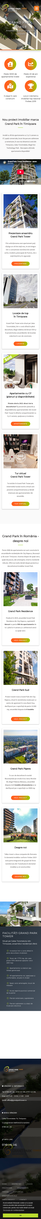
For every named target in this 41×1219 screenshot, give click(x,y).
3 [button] (31, 922)
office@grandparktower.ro (17, 1100)
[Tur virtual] (20, 451)
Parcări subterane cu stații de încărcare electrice (19, 1005)
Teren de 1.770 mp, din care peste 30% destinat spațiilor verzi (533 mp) (19, 961)
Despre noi (20, 847)
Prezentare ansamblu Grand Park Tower (21, 235)
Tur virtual (20, 504)
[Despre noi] (20, 825)
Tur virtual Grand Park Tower (20, 475)
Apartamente (20, 424)
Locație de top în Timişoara (20, 315)
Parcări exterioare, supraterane (22, 998)
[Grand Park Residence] (20, 589)
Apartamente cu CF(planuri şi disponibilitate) (20, 395)
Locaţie (20, 344)
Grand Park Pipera (20, 768)
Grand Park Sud (20, 690)
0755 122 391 (31, 1092)
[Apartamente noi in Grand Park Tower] (20, 371)
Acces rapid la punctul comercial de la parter (20, 992)
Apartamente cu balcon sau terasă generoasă (18, 969)
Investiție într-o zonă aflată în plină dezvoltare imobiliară (19, 952)
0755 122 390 (20, 1092)
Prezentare (20, 264)
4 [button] (36, 922)
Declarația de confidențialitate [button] (13, 1210)
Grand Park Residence (20, 611)
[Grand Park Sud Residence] (20, 668)
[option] (20, 914)
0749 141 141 (10, 1092)
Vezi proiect (20, 640)
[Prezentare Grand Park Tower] (20, 211)
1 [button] (21, 922)
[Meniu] (36, 8)
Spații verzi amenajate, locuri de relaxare (20, 984)
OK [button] (21, 1215)
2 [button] (26, 922)
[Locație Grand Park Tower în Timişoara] (20, 291)
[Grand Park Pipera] (20, 747)
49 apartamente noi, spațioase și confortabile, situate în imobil (20, 977)
